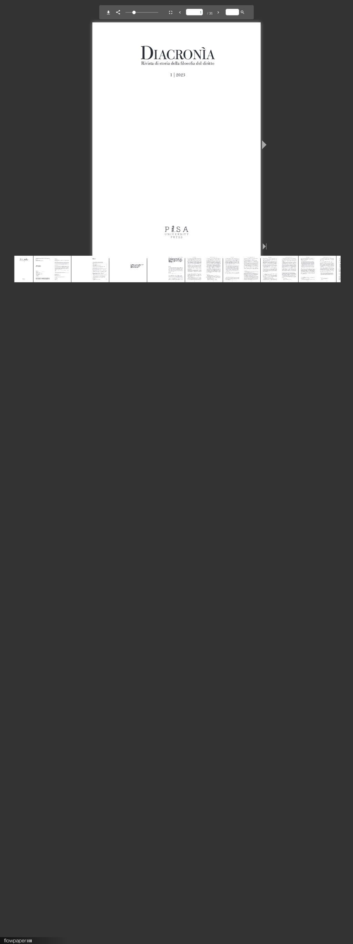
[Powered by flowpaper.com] (18, 938)
